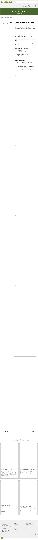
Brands (29, 6)
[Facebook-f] (3, 531)
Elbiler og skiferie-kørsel (25, 506)
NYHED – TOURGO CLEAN (6, 469)
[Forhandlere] (25, 5)
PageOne (26, 538)
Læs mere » (22, 475)
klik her (22, 50)
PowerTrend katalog (5, 505)
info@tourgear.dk (8, 526)
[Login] (32, 5)
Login (32, 6)
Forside (2, 17)
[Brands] (29, 5)
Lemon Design (22, 538)
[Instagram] (5, 531)
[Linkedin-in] (8, 531)
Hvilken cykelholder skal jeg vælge (27, 469)
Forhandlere (25, 6)
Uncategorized (6, 17)
